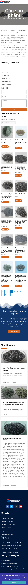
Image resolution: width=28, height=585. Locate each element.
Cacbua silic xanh (10, 18)
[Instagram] (16, 506)
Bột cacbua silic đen (6, 72)
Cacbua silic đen (5, 67)
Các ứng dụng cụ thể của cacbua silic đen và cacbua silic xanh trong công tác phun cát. (14, 368)
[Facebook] (7, 506)
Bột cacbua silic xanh (6, 81)
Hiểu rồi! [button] (14, 582)
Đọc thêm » (5, 378)
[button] (19, 1)
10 (5, 294)
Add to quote (5, 146)
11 (8, 294)
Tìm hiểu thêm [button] (16, 579)
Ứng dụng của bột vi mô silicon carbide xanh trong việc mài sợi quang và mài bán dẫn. (13, 404)
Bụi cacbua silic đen (6, 69)
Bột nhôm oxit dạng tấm (7, 84)
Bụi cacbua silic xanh (6, 78)
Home (3, 18)
